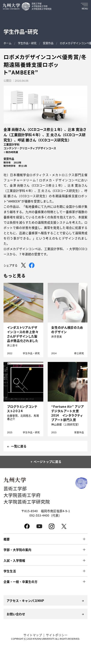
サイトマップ (32, 635)
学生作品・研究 (27, 43)
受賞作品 (48, 43)
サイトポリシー (57, 635)
